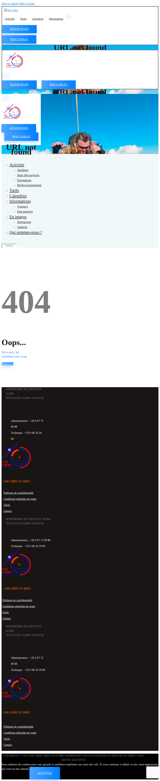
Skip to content (10, 3)
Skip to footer (27, 3)
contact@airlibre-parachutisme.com (30, 534)
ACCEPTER (45, 773)
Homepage (7, 363)
